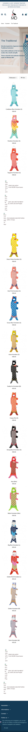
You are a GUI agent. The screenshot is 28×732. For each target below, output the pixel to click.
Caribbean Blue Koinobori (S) (14, 109)
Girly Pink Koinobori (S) (14, 291)
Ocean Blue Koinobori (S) (14, 322)
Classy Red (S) (14, 418)
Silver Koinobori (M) (14, 640)
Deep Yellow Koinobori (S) (14, 259)
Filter (23, 77)
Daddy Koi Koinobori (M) (14, 386)
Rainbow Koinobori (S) (14, 141)
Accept (6, 728)
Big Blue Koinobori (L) (14, 545)
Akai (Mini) (14, 481)
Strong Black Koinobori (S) (14, 449)
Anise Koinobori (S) (14, 354)
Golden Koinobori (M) (14, 608)
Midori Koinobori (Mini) (14, 513)
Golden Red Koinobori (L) (14, 577)
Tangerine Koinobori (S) (14, 172)
